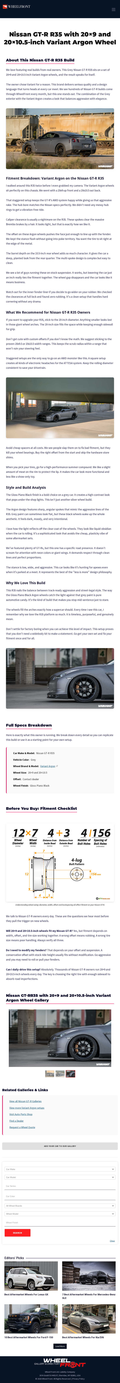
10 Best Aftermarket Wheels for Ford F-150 (28, 1337)
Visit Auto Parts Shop (20, 1114)
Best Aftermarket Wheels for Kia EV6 (83, 1337)
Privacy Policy (78, 1378)
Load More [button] (60, 1346)
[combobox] (60, 1169)
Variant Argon (47, 766)
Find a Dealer (16, 1121)
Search (17, 1232)
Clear (112, 1241)
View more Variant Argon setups (26, 1108)
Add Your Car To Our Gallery (60, 1146)
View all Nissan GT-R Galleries (25, 1101)
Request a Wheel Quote (22, 1127)
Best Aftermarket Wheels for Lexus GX (26, 1294)
